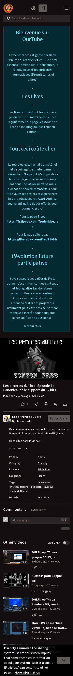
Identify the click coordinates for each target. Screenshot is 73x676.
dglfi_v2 (37, 568)
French (41, 476)
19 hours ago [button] (40, 562)
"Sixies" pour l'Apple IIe (47, 578)
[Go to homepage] (9, 8)
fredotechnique (41, 638)
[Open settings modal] (33, 8)
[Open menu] (66, 8)
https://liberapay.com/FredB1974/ (32, 239)
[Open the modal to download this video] (65, 404)
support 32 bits (18, 491)
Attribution (44, 469)
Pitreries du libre (19, 487)
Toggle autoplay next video (66, 543)
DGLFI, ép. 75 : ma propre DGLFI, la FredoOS (44, 555)
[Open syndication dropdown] (25, 510)
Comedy (42, 463)
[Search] (9, 18)
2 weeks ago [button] (40, 609)
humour (48, 487)
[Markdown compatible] (64, 520)
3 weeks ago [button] (40, 632)
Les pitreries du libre (26, 417)
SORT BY (37, 510)
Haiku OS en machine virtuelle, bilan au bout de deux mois (48, 625)
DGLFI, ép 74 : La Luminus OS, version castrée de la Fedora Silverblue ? (47, 602)
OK (63, 660)
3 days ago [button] (39, 585)
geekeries (36, 487)
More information (27, 672)
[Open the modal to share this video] (55, 404)
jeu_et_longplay (41, 591)
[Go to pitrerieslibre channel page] (9, 420)
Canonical (44, 482)
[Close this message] (63, 179)
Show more (16, 449)
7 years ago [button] (23, 396)
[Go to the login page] (43, 8)
